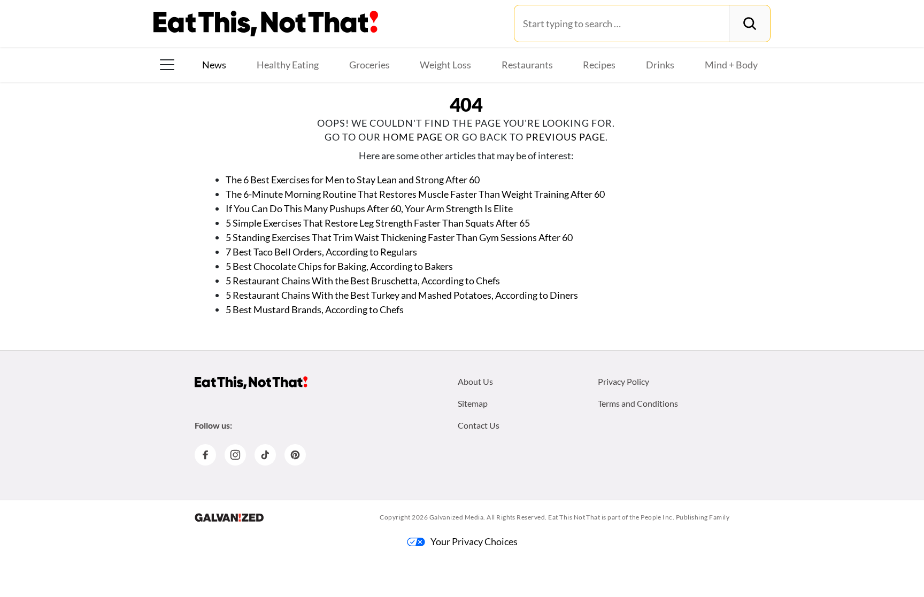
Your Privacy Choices (474, 541)
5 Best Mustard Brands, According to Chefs (315, 309)
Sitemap (473, 403)
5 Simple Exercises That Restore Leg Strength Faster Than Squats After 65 (378, 223)
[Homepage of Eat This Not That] (251, 382)
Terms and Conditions (638, 403)
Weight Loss (445, 65)
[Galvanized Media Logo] (229, 517)
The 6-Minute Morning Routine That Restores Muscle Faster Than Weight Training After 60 (415, 194)
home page (413, 137)
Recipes (599, 65)
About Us (475, 381)
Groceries (369, 65)
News (214, 65)
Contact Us (478, 425)
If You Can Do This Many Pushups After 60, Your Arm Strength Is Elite (369, 208)
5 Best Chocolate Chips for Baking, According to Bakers (339, 266)
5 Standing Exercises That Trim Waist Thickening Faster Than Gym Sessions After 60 (399, 237)
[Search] (749, 23)
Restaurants (527, 65)
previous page (565, 137)
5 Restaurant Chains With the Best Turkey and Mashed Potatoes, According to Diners (402, 295)
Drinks (660, 65)
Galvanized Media (456, 517)
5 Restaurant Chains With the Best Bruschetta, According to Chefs (363, 280)
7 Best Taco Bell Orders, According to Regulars (321, 252)
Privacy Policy (623, 381)
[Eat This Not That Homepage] (265, 23)
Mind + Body (731, 65)
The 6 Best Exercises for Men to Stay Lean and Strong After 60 (353, 179)
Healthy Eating (288, 65)
